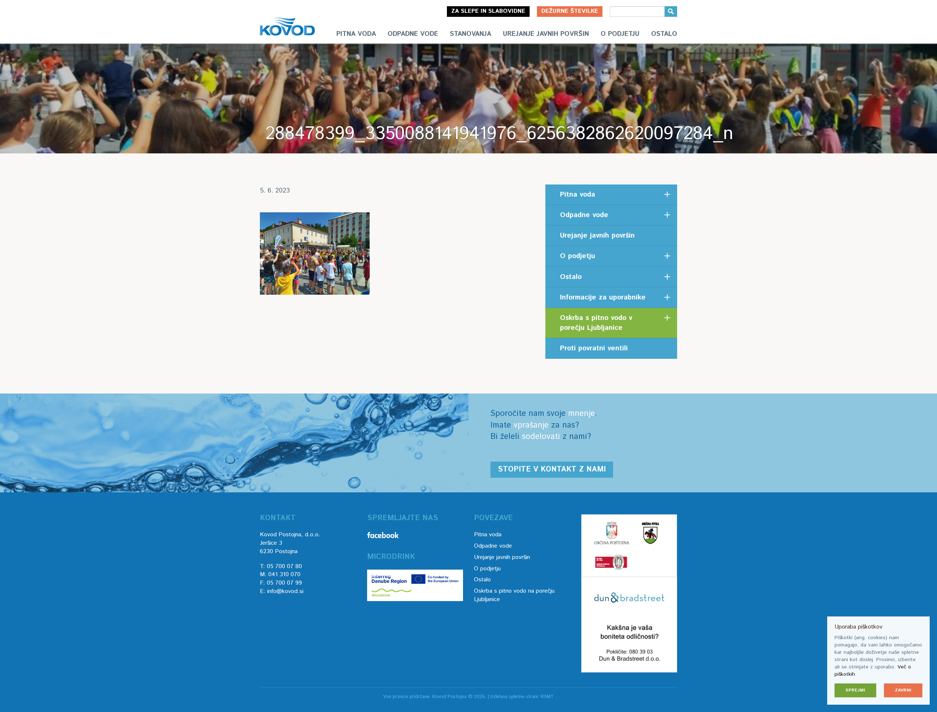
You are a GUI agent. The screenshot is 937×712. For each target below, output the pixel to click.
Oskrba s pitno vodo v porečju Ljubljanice (596, 323)
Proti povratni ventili (594, 348)
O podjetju (620, 34)
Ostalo (664, 34)
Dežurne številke (569, 11)
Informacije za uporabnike (603, 297)
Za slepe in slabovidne (488, 11)
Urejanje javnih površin (546, 34)
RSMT (547, 696)
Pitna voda (356, 34)
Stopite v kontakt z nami (552, 469)
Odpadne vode (413, 34)
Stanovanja (470, 34)
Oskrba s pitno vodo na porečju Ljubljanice (514, 595)
